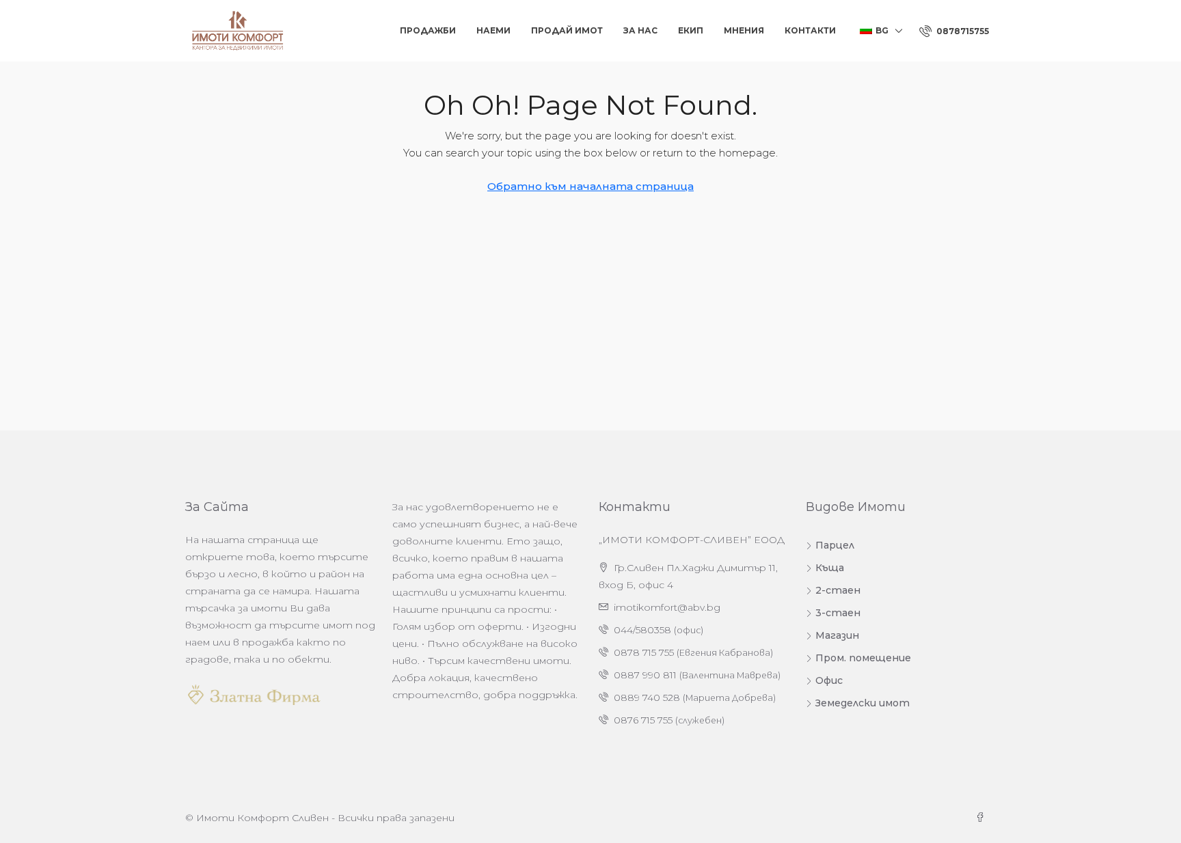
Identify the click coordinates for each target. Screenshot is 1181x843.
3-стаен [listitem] (837, 613)
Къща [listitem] (829, 568)
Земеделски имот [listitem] (862, 703)
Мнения (744, 30)
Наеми (493, 30)
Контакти (810, 30)
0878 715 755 (644, 652)
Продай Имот (567, 30)
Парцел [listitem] (834, 545)
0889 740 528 (647, 697)
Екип (690, 30)
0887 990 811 (645, 675)
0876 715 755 (643, 720)
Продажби (428, 30)
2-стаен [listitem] (837, 590)
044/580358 (642, 630)
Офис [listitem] (829, 680)
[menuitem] (954, 31)
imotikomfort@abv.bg (667, 607)
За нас (640, 30)
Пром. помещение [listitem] (863, 658)
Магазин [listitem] (837, 635)
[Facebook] (982, 818)
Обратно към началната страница (590, 186)
